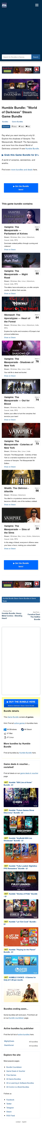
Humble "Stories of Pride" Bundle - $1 (20, 895)
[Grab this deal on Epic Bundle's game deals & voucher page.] (21, 797)
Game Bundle (13, 717)
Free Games (11, 1075)
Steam (9, 1111)
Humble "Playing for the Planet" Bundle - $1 (20, 950)
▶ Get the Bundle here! (21, 188)
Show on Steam (10, 249)
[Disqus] (21, 660)
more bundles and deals (21, 169)
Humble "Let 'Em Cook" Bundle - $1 (20, 922)
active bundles (24, 1034)
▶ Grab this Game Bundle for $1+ (20, 154)
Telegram (10, 1107)
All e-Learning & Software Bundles (20, 1083)
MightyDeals (21, 1041)
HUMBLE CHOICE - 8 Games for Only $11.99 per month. (20, 978)
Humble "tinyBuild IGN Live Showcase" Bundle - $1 (18, 839)
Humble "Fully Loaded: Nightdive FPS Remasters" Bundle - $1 (20, 867)
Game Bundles (17, 121)
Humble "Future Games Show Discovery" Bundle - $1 (19, 811)
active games (19, 723)
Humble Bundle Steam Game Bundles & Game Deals (19, 599)
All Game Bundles (13, 1079)
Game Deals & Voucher (15, 1071)
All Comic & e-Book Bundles (17, 1087)
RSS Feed (10, 1115)
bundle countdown (16, 1018)
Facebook (10, 1099)
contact (18, 1122)
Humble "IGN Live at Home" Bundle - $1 (18, 783)
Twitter (9, 1103)
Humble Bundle (32, 148)
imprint (24, 1122)
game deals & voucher (29, 773)
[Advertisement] (21, 31)
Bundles (5, 121)
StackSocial (21, 1045)
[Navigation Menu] (36, 5)
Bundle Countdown (14, 1067)
